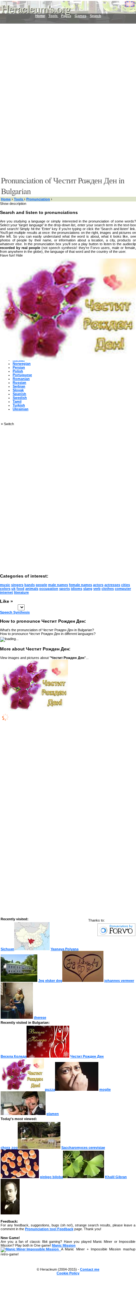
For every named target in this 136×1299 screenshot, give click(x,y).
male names (58, 585)
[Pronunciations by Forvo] (116, 935)
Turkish (19, 405)
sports (64, 588)
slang (87, 588)
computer (123, 588)
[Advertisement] (68, 99)
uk (13, 588)
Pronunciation (38, 199)
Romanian (21, 379)
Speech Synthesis (15, 612)
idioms (76, 588)
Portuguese (22, 375)
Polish (18, 371)
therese (40, 1017)
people (41, 585)
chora (5, 1147)
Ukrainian (20, 409)
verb (97, 588)
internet (6, 592)
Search (95, 16)
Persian (19, 367)
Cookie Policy (68, 1273)
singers (17, 585)
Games (80, 16)
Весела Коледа (14, 1056)
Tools (19, 199)
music (5, 585)
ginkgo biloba (51, 1177)
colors (5, 588)
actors (98, 585)
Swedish (20, 398)
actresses (112, 585)
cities (125, 585)
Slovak (18, 390)
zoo (14, 1147)
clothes (108, 588)
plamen (52, 1114)
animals (31, 588)
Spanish (19, 394)
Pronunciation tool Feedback (49, 1229)
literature (21, 592)
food (20, 588)
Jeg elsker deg (50, 980)
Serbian (19, 386)
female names (80, 585)
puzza (50, 1089)
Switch (9, 424)
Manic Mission (64, 1245)
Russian (19, 382)
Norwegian (22, 363)
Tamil (17, 401)
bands (29, 585)
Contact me (89, 1269)
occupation (48, 588)
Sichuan (7, 949)
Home (6, 199)
